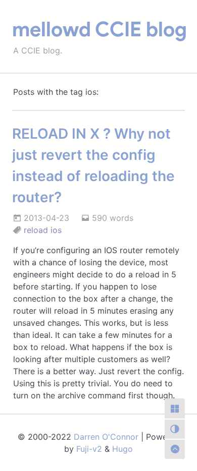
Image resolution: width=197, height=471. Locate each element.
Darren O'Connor (106, 437)
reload (36, 230)
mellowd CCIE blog (99, 29)
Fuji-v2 (89, 449)
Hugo (122, 449)
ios (56, 230)
